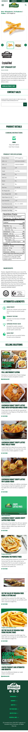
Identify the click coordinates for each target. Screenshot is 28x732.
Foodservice (13, 696)
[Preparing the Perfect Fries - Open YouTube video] (14, 552)
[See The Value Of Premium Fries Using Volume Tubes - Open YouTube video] (14, 625)
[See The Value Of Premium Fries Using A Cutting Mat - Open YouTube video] (14, 589)
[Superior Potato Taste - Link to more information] (14, 327)
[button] (25, 5)
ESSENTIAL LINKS (13, 717)
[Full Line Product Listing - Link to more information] (14, 365)
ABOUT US (13, 705)
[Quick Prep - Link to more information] (14, 335)
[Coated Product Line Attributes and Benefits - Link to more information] (14, 661)
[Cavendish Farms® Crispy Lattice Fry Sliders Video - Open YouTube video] (14, 475)
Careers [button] (23, 1)
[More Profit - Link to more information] (14, 310)
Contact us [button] (14, 1)
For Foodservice (18, 11)
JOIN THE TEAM (13, 713)
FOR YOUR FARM (13, 709)
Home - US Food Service (7, 11)
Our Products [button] (5, 1)
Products (3, 13)
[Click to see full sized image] (10, 45)
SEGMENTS (13, 700)
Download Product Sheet (8, 86)
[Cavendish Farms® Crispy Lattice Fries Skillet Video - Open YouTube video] (14, 437)
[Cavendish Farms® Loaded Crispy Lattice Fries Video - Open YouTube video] (14, 514)
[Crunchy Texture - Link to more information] (14, 318)
